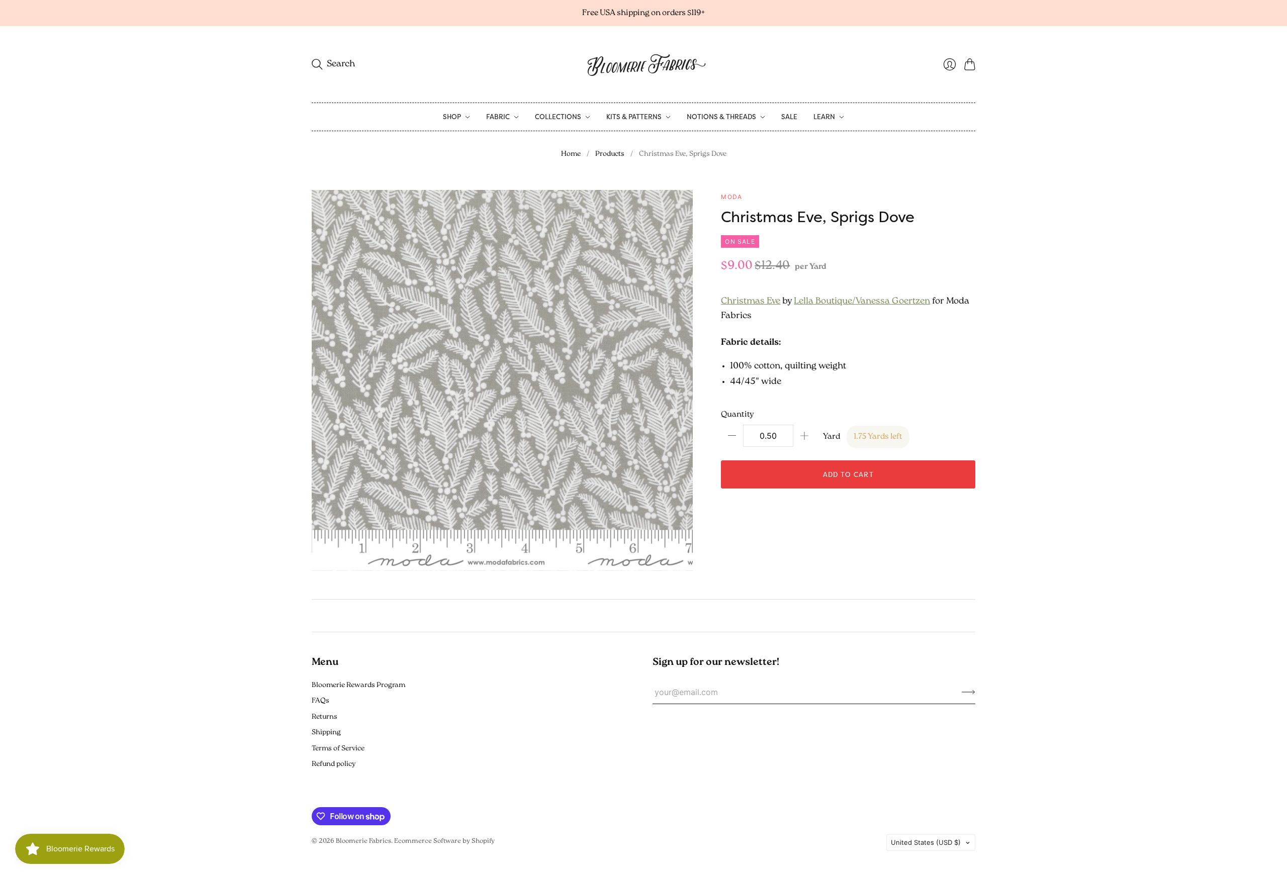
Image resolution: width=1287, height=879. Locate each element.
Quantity (737, 415)
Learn (824, 116)
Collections (558, 116)
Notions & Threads (721, 116)
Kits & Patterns (634, 116)
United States (926, 842)
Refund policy (333, 764)
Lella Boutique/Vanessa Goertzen (862, 301)
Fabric (498, 116)
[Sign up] (968, 692)
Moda (731, 197)
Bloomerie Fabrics (363, 841)
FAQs (320, 701)
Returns (324, 717)
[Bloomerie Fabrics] (643, 64)
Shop (452, 116)
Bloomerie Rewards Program (358, 685)
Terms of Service (338, 748)
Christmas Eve (750, 301)
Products (609, 154)
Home (571, 154)
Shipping (326, 732)
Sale (789, 116)
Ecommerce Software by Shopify (444, 841)
